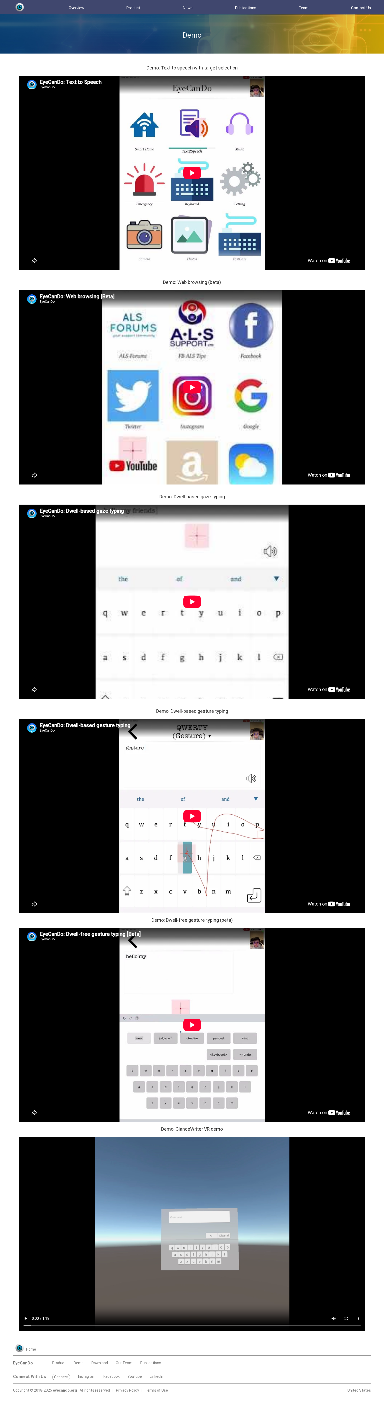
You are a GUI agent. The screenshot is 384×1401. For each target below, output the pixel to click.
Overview (76, 7)
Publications (245, 7)
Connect (61, 1377)
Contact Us (361, 7)
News (188, 7)
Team (304, 7)
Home (31, 1349)
